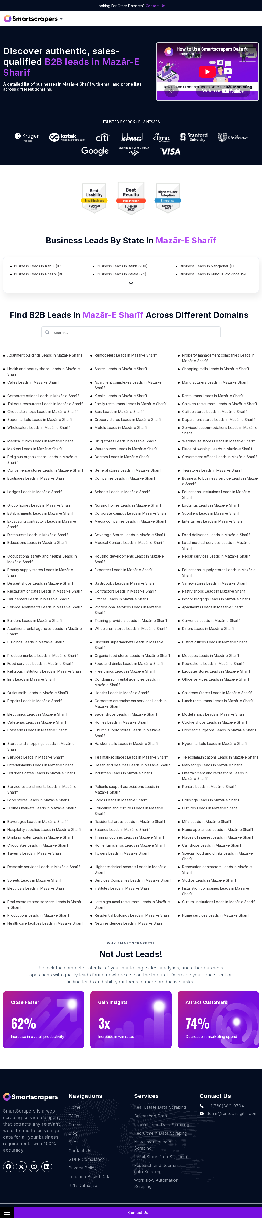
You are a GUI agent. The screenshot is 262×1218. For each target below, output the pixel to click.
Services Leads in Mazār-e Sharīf (35, 757)
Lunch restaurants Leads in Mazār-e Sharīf (217, 701)
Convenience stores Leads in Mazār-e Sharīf (45, 470)
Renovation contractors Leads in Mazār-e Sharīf (217, 869)
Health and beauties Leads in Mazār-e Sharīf (132, 765)
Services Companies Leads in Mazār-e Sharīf (133, 880)
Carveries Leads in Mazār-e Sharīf (211, 620)
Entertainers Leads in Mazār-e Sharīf (213, 521)
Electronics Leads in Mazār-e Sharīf (37, 714)
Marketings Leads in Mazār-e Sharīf (212, 765)
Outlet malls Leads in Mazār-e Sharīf (37, 693)
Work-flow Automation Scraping (156, 1183)
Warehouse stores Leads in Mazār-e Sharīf (218, 441)
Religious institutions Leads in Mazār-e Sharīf (45, 671)
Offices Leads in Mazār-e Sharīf (121, 599)
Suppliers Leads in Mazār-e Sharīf (210, 513)
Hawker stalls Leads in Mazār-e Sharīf (126, 743)
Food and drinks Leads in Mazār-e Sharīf (129, 663)
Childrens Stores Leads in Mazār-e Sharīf (217, 693)
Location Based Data (90, 1176)
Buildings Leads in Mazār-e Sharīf (35, 642)
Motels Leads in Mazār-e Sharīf (121, 427)
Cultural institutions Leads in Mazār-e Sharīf (218, 902)
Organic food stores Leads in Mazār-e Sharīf (132, 655)
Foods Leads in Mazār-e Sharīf (121, 800)
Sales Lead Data (150, 1115)
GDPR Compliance (87, 1159)
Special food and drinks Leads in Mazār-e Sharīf (217, 856)
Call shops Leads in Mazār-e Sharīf (211, 845)
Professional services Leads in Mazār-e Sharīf (128, 610)
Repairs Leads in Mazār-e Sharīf (34, 701)
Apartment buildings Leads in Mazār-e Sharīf (44, 355)
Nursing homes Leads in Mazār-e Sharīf (128, 505)
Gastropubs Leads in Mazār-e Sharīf (125, 583)
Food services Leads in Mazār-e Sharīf (40, 663)
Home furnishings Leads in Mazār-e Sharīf (130, 845)
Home (74, 1107)
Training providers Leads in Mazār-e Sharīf (131, 620)
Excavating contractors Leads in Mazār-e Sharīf (41, 524)
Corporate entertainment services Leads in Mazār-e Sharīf (131, 703)
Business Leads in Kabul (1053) (40, 266)
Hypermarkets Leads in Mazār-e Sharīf (214, 743)
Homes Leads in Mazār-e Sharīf (121, 722)
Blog (73, 1133)
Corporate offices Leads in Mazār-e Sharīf (43, 396)
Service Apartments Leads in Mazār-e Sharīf (44, 607)
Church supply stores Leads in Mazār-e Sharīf (128, 733)
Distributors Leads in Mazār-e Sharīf (37, 535)
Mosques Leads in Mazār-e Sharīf (210, 655)
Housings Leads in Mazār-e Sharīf (210, 800)
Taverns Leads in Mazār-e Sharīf (35, 853)
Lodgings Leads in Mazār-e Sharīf (210, 505)
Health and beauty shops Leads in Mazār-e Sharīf (43, 371)
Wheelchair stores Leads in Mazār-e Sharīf (131, 628)
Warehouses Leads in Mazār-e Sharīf (126, 449)
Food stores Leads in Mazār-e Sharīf (38, 800)
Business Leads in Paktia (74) (121, 274)
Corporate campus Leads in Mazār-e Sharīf (131, 513)
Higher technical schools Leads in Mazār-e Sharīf (130, 869)
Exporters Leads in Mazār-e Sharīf (123, 569)
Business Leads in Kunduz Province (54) (214, 274)
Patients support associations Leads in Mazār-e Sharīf (127, 789)
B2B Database (83, 1185)
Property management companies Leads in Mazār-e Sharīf (218, 358)
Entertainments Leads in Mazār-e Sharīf (40, 765)
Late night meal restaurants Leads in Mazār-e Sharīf (132, 904)
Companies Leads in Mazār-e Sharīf (125, 478)
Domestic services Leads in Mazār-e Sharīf (43, 867)
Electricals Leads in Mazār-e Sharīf (36, 888)
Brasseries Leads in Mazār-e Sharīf (37, 730)
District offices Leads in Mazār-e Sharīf (214, 642)
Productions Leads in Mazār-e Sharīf (38, 915)
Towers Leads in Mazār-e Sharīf (122, 853)
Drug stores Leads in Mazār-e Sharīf (125, 441)
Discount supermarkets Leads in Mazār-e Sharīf (129, 645)
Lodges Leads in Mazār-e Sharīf (34, 492)
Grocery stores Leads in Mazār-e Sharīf (128, 419)
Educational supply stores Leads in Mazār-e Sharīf (219, 572)
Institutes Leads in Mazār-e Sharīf (123, 888)
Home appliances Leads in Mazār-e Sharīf (217, 829)
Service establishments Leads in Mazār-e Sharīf (42, 789)
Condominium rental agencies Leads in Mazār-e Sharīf (127, 682)
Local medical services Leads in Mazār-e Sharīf (216, 545)
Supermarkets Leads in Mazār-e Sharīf (39, 419)
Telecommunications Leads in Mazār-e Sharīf (220, 757)
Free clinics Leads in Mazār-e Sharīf (125, 671)
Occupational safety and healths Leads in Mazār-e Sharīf (42, 559)
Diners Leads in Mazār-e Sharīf (208, 628)
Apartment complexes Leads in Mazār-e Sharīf (128, 385)
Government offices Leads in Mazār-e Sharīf (219, 457)
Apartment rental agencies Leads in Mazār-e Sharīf (44, 631)
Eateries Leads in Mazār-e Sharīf (122, 829)
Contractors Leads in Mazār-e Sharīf (125, 591)
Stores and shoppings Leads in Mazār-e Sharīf (41, 746)
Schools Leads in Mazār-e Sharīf (122, 492)
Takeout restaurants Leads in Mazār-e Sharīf (45, 403)
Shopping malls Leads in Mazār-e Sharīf (215, 368)
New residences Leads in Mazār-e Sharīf (129, 923)
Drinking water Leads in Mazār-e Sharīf (40, 837)
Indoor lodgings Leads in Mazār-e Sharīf (216, 599)
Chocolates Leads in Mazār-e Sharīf (37, 845)
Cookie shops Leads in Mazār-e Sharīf (214, 722)
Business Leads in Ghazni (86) (39, 274)
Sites (74, 1141)
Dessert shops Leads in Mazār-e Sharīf (40, 583)
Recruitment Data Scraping (160, 1133)
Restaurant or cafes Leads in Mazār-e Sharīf (44, 591)
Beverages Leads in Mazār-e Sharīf (37, 821)
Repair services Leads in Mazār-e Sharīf (216, 556)
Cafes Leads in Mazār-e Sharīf (33, 382)
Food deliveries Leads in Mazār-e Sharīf (216, 535)
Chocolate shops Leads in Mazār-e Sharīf (42, 411)
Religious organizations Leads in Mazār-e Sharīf (42, 460)
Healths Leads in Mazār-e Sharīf (122, 693)
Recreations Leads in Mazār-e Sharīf (213, 663)
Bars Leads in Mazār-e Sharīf (119, 411)
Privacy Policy (83, 1167)
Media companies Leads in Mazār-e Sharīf (130, 521)
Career (75, 1124)
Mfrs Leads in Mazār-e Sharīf (206, 821)
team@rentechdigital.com (233, 1113)
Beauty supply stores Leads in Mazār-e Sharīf (40, 572)
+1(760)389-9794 (226, 1105)
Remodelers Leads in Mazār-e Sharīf (126, 355)
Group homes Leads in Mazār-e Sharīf (39, 505)
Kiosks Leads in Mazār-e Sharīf (121, 396)
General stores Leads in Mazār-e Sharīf (128, 470)
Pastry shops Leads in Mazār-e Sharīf (213, 591)
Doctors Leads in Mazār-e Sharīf (122, 457)
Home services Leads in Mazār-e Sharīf (215, 915)
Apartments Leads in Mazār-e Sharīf (212, 607)
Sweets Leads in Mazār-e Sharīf (34, 880)
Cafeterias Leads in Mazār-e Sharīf (36, 722)
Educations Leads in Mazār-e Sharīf (37, 542)
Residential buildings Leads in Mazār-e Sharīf (133, 915)
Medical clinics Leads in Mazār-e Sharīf (40, 441)
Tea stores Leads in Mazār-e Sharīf (212, 470)
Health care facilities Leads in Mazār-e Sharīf (45, 923)
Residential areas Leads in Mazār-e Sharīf (130, 821)
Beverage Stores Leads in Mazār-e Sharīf (130, 535)
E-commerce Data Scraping (161, 1124)
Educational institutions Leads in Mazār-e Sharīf (216, 495)
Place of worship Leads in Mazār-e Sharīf (217, 449)
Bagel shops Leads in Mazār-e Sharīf (126, 714)
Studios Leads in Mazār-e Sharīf (209, 880)
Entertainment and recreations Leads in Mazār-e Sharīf (215, 776)
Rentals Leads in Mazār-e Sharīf (209, 786)
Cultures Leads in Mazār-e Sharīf (209, 808)
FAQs (74, 1115)
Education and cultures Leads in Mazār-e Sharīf (129, 811)
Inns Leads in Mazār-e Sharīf (31, 679)
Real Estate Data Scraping (160, 1107)
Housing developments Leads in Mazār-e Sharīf (129, 559)
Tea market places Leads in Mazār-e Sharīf (131, 757)
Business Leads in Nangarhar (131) (208, 266)
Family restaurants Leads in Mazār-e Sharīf (130, 403)
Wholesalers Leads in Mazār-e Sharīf (38, 427)
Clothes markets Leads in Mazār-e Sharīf (41, 808)
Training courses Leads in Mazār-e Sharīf (129, 837)
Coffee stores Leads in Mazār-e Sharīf (214, 411)
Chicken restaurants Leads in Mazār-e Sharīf (219, 403)
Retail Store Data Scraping (160, 1156)
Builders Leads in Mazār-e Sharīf (34, 620)
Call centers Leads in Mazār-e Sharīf (38, 599)
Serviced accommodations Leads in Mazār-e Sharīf (219, 430)
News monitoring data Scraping (156, 1145)
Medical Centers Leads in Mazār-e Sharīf (129, 542)
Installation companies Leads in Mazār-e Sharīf (215, 891)
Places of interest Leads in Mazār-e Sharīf (217, 837)
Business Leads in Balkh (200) (122, 266)
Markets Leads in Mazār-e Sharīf (34, 449)
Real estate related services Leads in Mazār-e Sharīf (45, 904)
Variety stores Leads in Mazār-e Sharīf (214, 583)
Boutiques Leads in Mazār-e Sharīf (36, 478)
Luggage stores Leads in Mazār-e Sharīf (216, 671)
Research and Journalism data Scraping (159, 1168)
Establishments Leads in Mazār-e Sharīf (40, 513)
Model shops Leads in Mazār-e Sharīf (214, 714)
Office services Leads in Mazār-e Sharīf (215, 679)
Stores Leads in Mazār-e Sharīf (121, 368)
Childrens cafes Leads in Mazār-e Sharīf (41, 773)
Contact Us (155, 6)
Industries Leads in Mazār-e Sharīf (123, 773)
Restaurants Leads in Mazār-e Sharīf (212, 396)
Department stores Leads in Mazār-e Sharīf (218, 419)
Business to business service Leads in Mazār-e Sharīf (220, 481)
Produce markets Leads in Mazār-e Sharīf (42, 655)
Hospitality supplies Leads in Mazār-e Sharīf (44, 829)
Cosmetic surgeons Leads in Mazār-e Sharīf (219, 730)
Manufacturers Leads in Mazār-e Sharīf (215, 382)
